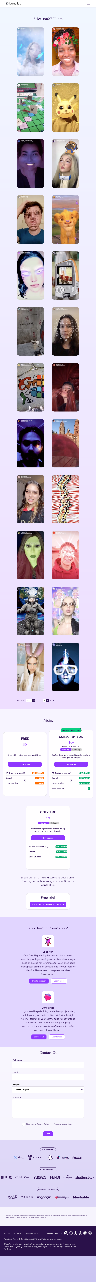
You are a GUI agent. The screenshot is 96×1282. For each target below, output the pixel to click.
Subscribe (71, 764)
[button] (82, 1089)
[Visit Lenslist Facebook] (71, 1233)
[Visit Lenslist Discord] (85, 1233)
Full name (17, 1060)
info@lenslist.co (35, 1233)
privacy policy (54, 1233)
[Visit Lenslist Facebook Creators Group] (90, 1233)
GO (34, 700)
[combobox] (48, 1089)
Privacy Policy (40, 1239)
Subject (16, 1084)
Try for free (25, 764)
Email (15, 1072)
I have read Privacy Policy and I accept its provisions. (50, 1124)
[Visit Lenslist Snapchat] (75, 1233)
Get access (48, 838)
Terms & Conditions (21, 1239)
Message (17, 1097)
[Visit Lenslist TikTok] (80, 1233)
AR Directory (31, 1246)
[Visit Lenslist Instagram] (66, 1233)
